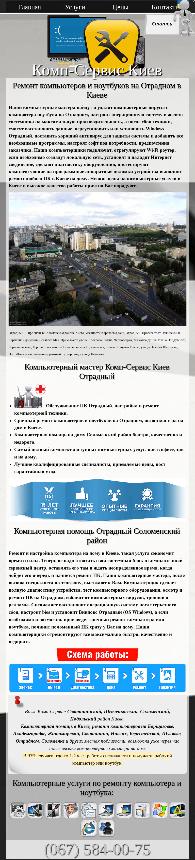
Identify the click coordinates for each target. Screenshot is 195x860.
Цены (120, 6)
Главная (29, 6)
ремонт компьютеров (116, 726)
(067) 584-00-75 (97, 849)
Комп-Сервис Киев (96, 70)
